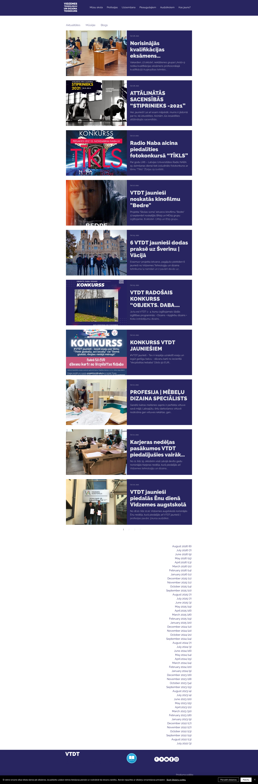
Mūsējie (90, 25)
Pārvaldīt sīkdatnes (228, 779)
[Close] (254, 780)
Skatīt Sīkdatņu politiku (176, 779)
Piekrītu (246, 779)
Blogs (104, 25)
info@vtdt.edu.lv (103, 763)
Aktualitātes (73, 25)
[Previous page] (117, 529)
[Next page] (140, 529)
